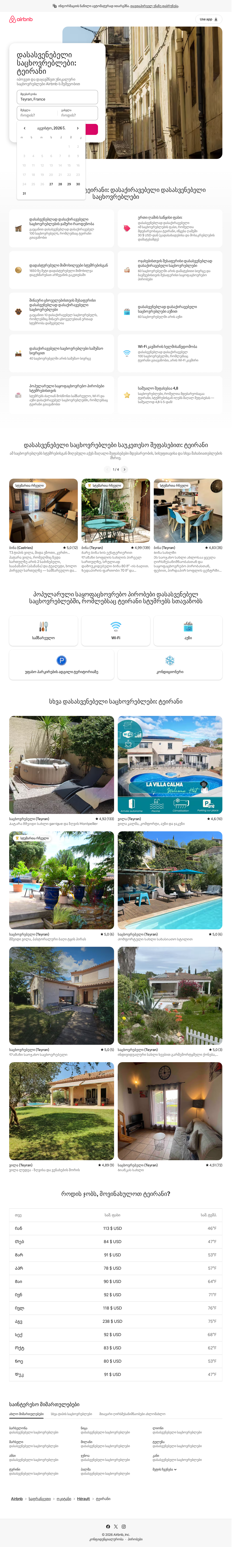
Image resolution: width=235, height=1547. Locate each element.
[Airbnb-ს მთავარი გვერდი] (21, 19)
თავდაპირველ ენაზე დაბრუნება (154, 6)
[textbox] (37, 115)
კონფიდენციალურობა (106, 1539)
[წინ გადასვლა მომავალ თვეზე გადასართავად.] (77, 128)
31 (24, 193)
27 (51, 184)
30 (78, 184)
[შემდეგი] (124, 469)
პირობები (135, 1539)
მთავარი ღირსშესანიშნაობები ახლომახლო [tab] (132, 1414)
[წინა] (107, 469)
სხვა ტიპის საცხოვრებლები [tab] (71, 1414)
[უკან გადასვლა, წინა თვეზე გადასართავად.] (24, 128)
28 (60, 184)
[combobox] (57, 99)
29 (69, 184)
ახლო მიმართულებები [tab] (26, 1414)
